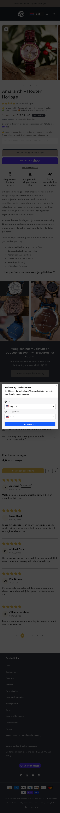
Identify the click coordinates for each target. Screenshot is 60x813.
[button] (30, 406)
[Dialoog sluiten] (56, 385)
